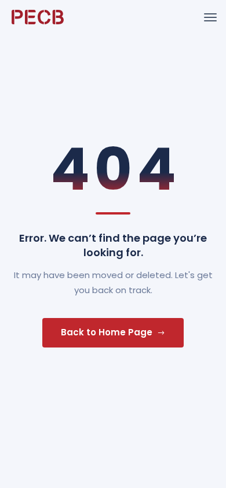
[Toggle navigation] (210, 17)
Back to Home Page (106, 332)
